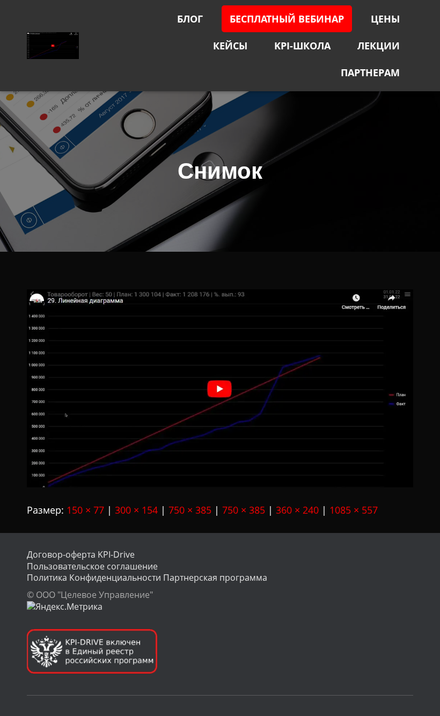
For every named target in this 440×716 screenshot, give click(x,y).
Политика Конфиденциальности (94, 577)
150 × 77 (85, 509)
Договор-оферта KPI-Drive (81, 554)
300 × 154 (136, 509)
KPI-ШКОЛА (302, 45)
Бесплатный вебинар (287, 18)
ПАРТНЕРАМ (370, 72)
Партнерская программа (215, 577)
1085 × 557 (353, 509)
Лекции (378, 45)
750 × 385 (189, 509)
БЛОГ (190, 18)
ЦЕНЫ (385, 18)
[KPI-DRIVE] (53, 45)
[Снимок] (220, 387)
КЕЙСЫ (230, 45)
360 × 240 (297, 509)
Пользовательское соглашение (92, 566)
